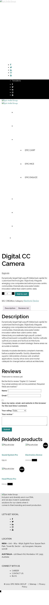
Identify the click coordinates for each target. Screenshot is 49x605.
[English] (25, 80)
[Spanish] (32, 80)
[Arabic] (23, 80)
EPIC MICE (22, 15)
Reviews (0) (23, 308)
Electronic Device (31, 301)
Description (10, 308)
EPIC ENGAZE (24, 18)
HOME (13, 4)
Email (5, 396)
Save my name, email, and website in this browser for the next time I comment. (24, 404)
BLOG (13, 24)
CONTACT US (17, 573)
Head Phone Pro (9, 479)
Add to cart (22, 294)
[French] (27, 80)
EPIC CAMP (23, 13)
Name (5, 391)
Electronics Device (33, 455)
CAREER (15, 571)
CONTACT (15, 27)
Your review (7, 414)
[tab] (10, 308)
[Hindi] (30, 80)
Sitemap (32, 584)
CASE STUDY (16, 21)
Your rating (7, 411)
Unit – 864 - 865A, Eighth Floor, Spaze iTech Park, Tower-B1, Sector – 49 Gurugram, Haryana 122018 (23, 546)
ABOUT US (15, 7)
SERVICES (14, 10)
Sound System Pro (10, 455)
